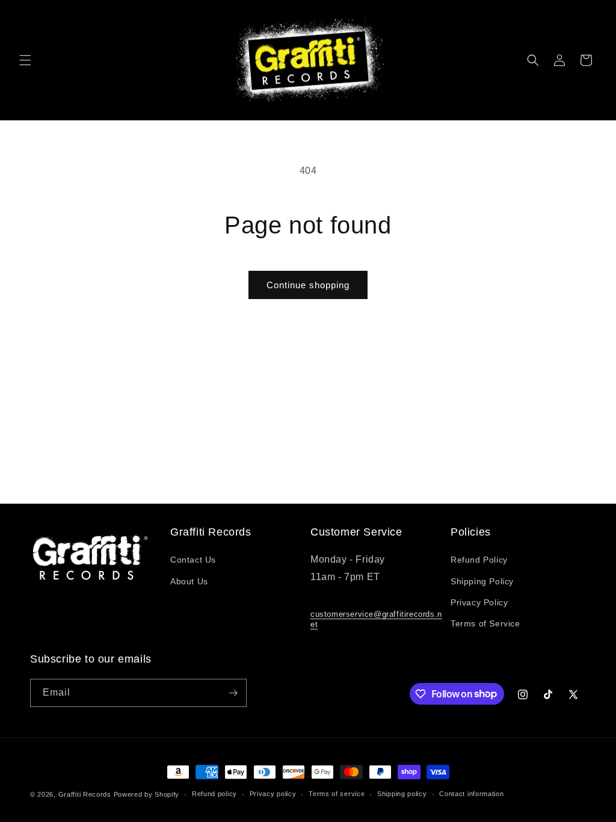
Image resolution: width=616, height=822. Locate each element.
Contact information (471, 793)
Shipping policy (402, 793)
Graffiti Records (84, 794)
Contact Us (193, 559)
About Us (189, 581)
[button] (25, 60)
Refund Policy (479, 559)
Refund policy (214, 793)
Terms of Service (485, 623)
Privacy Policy (479, 602)
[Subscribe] (233, 693)
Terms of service (337, 793)
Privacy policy (273, 793)
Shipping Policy (482, 581)
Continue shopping (308, 285)
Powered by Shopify (147, 794)
